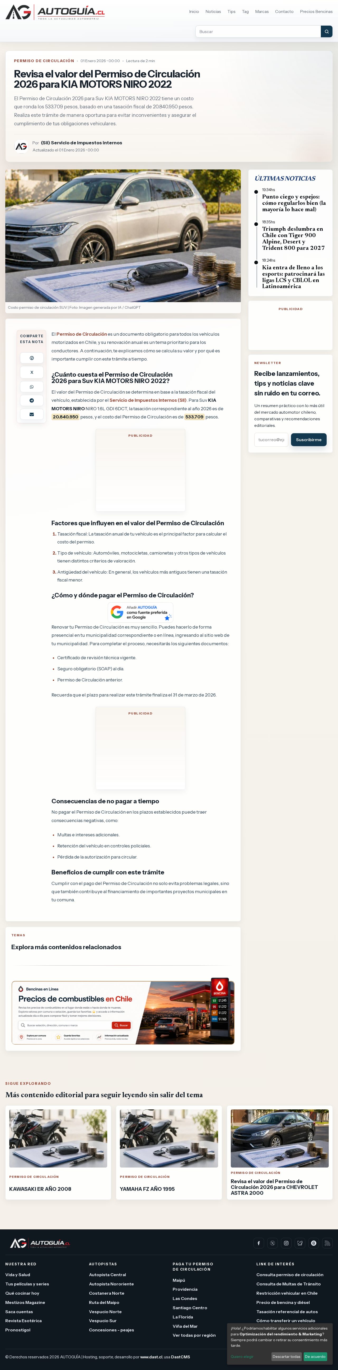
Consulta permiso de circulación (289, 1274)
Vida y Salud (17, 1274)
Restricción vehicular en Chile (287, 1293)
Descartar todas (286, 1356)
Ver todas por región (194, 1335)
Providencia (185, 1289)
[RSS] (327, 1243)
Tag (245, 11)
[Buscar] (326, 31)
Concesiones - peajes (111, 1330)
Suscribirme (309, 439)
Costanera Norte (106, 1293)
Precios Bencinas (316, 11)
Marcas (262, 11)
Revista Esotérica (23, 1320)
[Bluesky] (300, 1243)
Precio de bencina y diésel (283, 1302)
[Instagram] (286, 1243)
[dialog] (280, 1344)
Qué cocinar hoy (22, 1293)
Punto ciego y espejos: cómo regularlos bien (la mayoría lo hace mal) (294, 203)
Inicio (194, 11)
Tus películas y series (27, 1284)
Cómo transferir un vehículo (285, 1320)
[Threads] (313, 1243)
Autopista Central (107, 1274)
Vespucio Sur (103, 1320)
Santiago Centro (190, 1307)
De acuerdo (315, 1356)
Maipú (179, 1280)
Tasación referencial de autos (287, 1311)
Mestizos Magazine (25, 1302)
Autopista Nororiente (111, 1284)
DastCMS (180, 1357)
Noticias (213, 11)
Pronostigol (17, 1330)
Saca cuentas (19, 1311)
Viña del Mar (185, 1326)
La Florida (183, 1317)
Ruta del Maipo (104, 1302)
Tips (231, 11)
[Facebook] (258, 1243)
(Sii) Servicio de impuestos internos (81, 142)
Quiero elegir (242, 1356)
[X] (272, 1243)
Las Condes (185, 1298)
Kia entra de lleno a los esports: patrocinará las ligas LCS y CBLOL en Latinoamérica (293, 277)
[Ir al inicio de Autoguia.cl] (55, 12)
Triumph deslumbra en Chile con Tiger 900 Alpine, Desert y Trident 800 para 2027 (293, 239)
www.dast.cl (151, 1357)
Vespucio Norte (105, 1311)
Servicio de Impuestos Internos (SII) (148, 400)
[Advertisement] (140, 474)
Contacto (284, 11)
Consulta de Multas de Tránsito (288, 1284)
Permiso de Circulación (44, 60)
